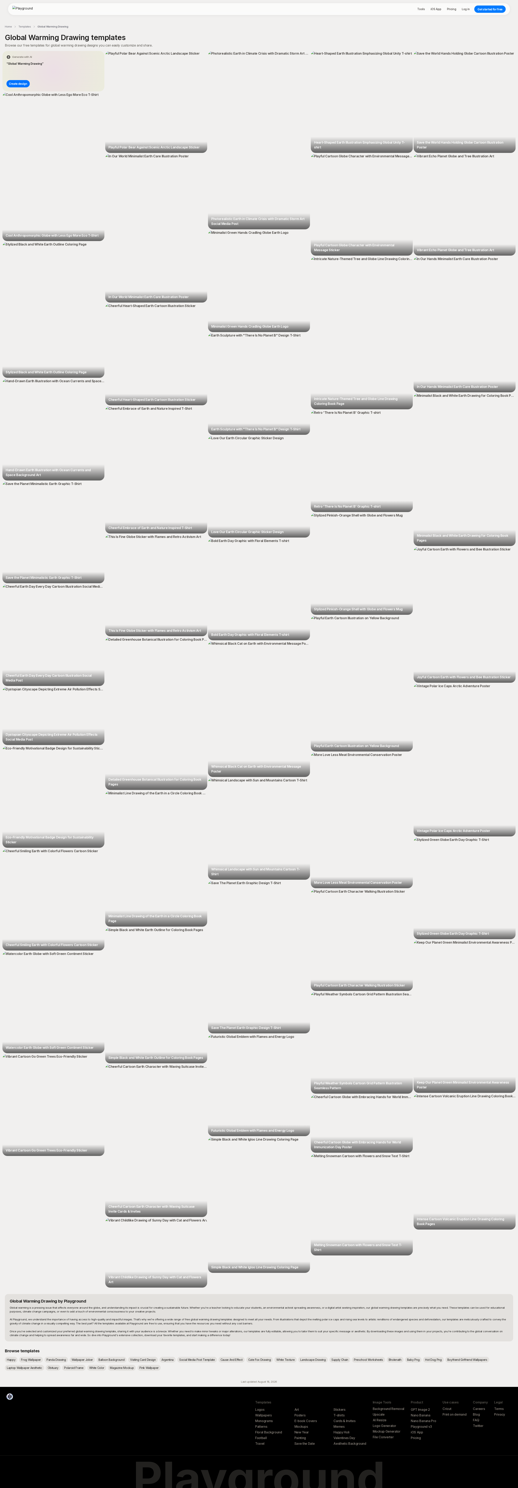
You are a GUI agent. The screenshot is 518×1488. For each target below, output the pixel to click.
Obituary (53, 1367)
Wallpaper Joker (82, 1359)
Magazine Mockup (122, 1367)
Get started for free (490, 9)
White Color (96, 1367)
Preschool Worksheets (368, 1359)
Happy (11, 1359)
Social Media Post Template (197, 1359)
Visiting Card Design (143, 1359)
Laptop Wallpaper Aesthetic (24, 1367)
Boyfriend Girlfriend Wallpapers (467, 1359)
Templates (24, 26)
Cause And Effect (232, 1359)
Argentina (167, 1359)
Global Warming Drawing (52, 26)
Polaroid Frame (74, 1367)
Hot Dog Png (433, 1359)
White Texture (285, 1359)
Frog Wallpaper (31, 1359)
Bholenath (395, 1359)
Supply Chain (339, 1359)
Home (8, 26)
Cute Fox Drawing (259, 1359)
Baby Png (413, 1359)
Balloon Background (111, 1359)
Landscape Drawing (313, 1359)
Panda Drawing (56, 1359)
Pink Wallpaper (149, 1367)
